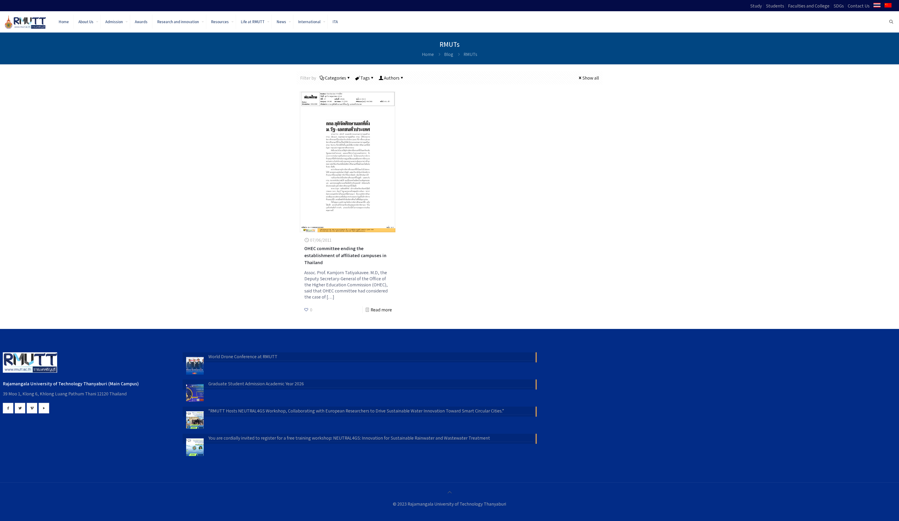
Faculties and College (808, 6)
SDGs (838, 6)
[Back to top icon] (449, 492)
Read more (381, 310)
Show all (590, 78)
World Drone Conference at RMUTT (242, 356)
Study (756, 6)
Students (775, 6)
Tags (365, 78)
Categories (335, 78)
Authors (391, 78)
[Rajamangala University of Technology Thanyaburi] (26, 21)
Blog (448, 54)
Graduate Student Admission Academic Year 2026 (256, 384)
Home (428, 54)
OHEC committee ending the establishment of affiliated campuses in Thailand (345, 255)
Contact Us (859, 6)
